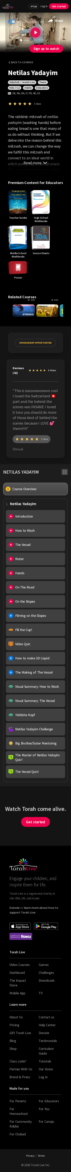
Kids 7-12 (14, 87)
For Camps (46, 1121)
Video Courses (19, 964)
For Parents (17, 1101)
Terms (41, 1155)
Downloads (47, 980)
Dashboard (17, 972)
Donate (44, 1033)
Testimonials (48, 1040)
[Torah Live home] (7, 6)
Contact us (46, 1017)
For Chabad (17, 1134)
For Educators (49, 1101)
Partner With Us (20, 1069)
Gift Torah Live (20, 1033)
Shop (13, 1048)
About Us (16, 1017)
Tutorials (45, 1061)
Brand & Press (19, 1077)
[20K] (24, 310)
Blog (12, 1040)
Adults (28, 87)
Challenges (46, 972)
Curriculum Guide (46, 1051)
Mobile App (17, 993)
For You (44, 1109)
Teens (42, 82)
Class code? (17, 1061)
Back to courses (22, 62)
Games (44, 964)
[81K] (47, 310)
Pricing (14, 1025)
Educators (42, 87)
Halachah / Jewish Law (22, 82)
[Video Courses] (65, 472)
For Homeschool (18, 1111)
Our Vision (46, 1069)
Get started (59, 6)
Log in (44, 6)
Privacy (30, 1155)
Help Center (47, 1025)
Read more (32, 162)
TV (40, 993)
